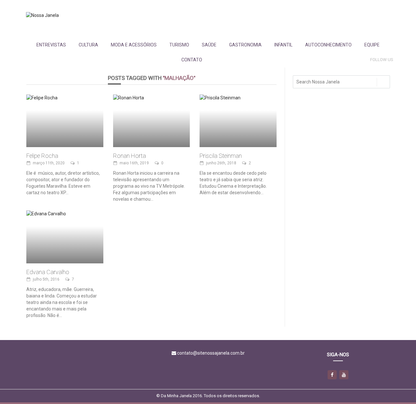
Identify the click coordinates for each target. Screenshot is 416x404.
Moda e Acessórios (134, 44)
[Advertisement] (274, 18)
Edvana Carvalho (47, 272)
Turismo (179, 44)
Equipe (372, 44)
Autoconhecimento (328, 44)
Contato (191, 59)
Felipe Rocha (42, 155)
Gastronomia (245, 44)
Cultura (88, 44)
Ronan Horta (129, 155)
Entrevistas (51, 44)
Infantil (283, 44)
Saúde (209, 44)
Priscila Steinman (221, 155)
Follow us (381, 59)
